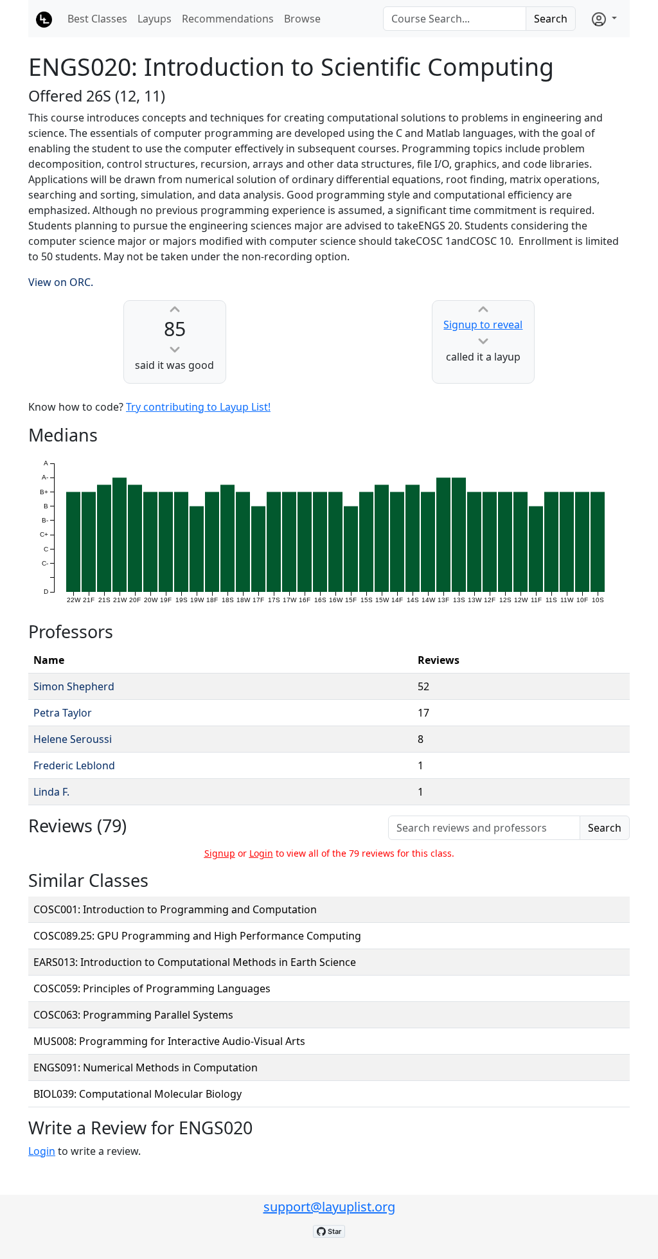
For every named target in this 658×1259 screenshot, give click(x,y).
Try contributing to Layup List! (198, 407)
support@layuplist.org (329, 1206)
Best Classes (97, 19)
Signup (219, 853)
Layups (155, 19)
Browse (302, 19)
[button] (604, 18)
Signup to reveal (482, 324)
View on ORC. (60, 282)
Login (261, 853)
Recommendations (228, 19)
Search (550, 19)
